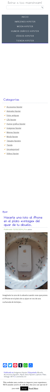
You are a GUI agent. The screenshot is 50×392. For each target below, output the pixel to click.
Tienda (9, 145)
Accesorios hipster (14, 107)
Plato (44, 375)
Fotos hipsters (30, 375)
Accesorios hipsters (11, 375)
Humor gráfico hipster (25, 31)
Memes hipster (13, 132)
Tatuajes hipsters (14, 141)
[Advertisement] (25, 69)
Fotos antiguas (13, 115)
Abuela (40, 373)
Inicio (25, 17)
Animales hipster (14, 111)
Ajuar (22, 375)
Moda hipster (25, 26)
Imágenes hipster (25, 22)
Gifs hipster (11, 120)
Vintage (7, 377)
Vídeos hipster (25, 36)
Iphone (39, 375)
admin (30, 229)
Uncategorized (13, 149)
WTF (12, 377)
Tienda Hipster (25, 41)
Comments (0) (20, 377)
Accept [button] (24, 388)
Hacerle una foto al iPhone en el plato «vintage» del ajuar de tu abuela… (23, 221)
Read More (33, 388)
